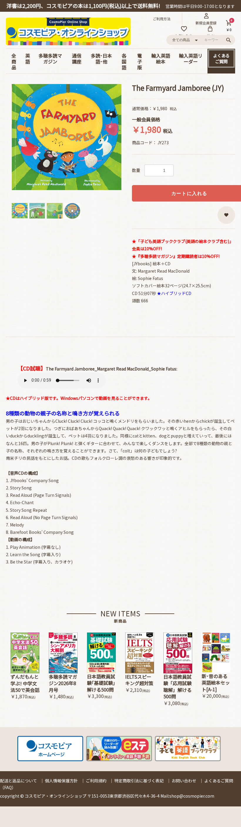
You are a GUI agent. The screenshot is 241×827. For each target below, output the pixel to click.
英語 (27, 58)
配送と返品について (18, 781)
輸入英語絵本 (160, 58)
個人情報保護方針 (61, 781)
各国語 (124, 61)
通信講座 (76, 58)
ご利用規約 (96, 781)
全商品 (13, 61)
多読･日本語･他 (101, 58)
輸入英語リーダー (190, 58)
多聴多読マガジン (50, 58)
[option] (67, 137)
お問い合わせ (184, 781)
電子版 (139, 61)
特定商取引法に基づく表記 (139, 781)
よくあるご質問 (221, 58)
